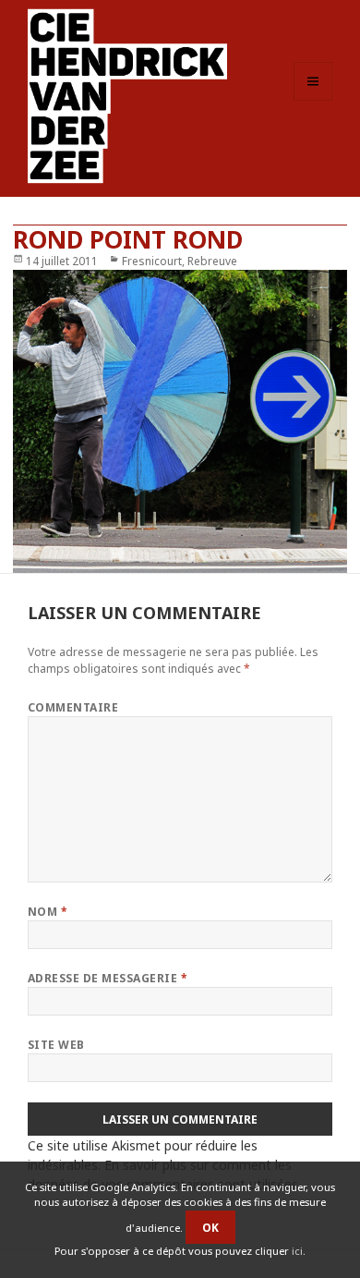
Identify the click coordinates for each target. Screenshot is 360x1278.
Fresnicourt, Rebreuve (179, 261)
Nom (47, 911)
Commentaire (73, 707)
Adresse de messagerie (107, 978)
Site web (56, 1045)
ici (297, 1251)
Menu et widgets (313, 100)
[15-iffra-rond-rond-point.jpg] (180, 421)
